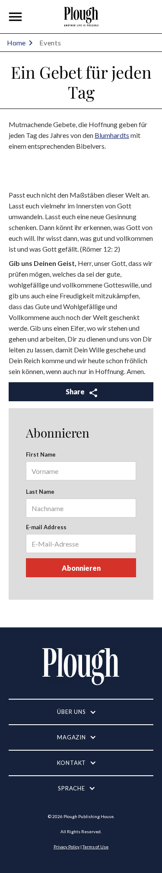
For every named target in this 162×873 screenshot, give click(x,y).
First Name (41, 454)
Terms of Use (95, 846)
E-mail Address (46, 527)
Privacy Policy (66, 846)
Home (16, 42)
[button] (15, 17)
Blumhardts (112, 135)
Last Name (40, 491)
